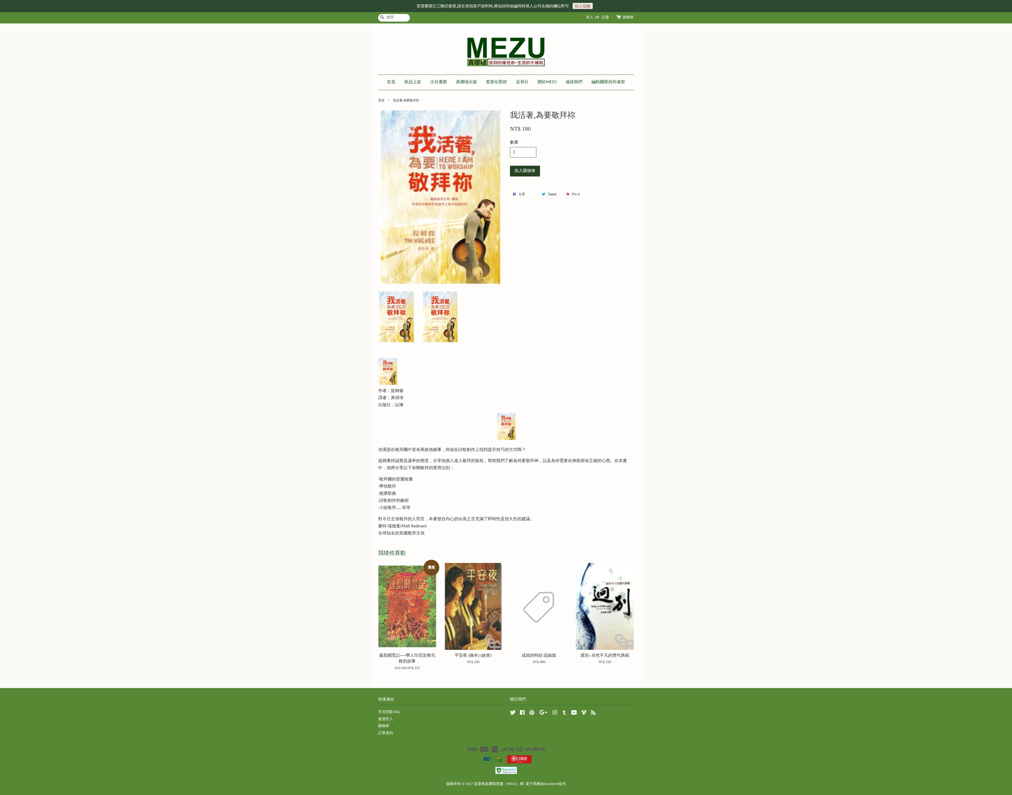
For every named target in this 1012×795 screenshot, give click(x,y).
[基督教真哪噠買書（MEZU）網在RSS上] (593, 713)
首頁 (391, 82)
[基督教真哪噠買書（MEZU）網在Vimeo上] (584, 713)
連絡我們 (574, 82)
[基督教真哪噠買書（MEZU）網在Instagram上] (555, 713)
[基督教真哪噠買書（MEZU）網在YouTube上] (574, 713)
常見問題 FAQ (389, 712)
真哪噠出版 (466, 82)
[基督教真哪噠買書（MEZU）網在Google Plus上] (543, 713)
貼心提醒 (583, 6)
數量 (514, 142)
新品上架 (412, 82)
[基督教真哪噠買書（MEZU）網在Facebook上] (522, 713)
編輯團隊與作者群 (608, 82)
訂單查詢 (385, 733)
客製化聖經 (496, 82)
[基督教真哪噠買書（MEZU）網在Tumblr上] (564, 713)
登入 (589, 17)
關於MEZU (547, 82)
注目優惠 (438, 82)
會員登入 (385, 719)
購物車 (628, 17)
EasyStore (551, 784)
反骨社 (522, 82)
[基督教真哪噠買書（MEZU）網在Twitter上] (513, 713)
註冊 (605, 17)
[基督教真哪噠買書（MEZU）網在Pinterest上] (532, 713)
